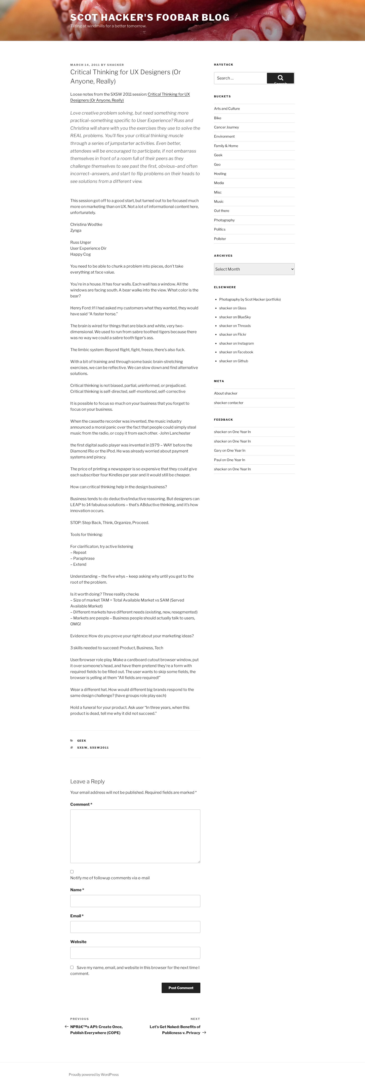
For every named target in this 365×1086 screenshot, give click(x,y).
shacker (115, 65)
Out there (221, 210)
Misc (218, 192)
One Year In (241, 432)
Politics (219, 229)
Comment (81, 804)
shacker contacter (228, 403)
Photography (224, 220)
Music (219, 201)
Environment (224, 136)
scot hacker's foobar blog (150, 17)
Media (219, 183)
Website (78, 941)
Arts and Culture (227, 108)
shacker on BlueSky (235, 317)
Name (77, 889)
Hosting (220, 173)
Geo (217, 164)
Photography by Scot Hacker (242, 299)
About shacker (225, 393)
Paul (217, 460)
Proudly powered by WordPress (94, 1074)
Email (77, 916)
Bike (217, 118)
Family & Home (226, 146)
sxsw (82, 747)
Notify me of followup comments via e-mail (110, 878)
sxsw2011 (99, 747)
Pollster (220, 239)
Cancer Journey (226, 127)
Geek (82, 740)
